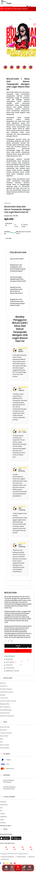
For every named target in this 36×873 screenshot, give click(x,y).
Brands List (3, 730)
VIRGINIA (3, 823)
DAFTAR (18, 646)
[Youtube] (8, 863)
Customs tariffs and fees (8, 701)
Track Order (4, 698)
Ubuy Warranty (5, 713)
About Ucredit (4, 745)
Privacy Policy (21, 857)
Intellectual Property (6, 692)
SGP (1, 808)
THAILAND (3, 802)
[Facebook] (1, 863)
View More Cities (5, 826)
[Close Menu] (2, 4)
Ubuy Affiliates (4, 748)
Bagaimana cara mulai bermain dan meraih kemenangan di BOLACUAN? (17, 302)
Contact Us (3, 686)
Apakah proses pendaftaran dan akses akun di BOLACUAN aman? (16, 290)
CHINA (2, 820)
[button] (30, 19)
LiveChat (29, 869)
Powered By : (7, 232)
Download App (5, 727)
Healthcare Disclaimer (7, 716)
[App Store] (5, 839)
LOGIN (18, 651)
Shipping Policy (4, 704)
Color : (8, 238)
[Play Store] (16, 839)
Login (11, 869)
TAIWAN (2, 814)
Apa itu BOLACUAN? (17, 259)
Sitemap (2, 695)
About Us (3, 683)
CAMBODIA (3, 817)
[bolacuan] (8, 3)
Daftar (18, 869)
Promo (6, 869)
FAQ (1, 742)
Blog (1, 739)
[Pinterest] (15, 863)
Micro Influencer (5, 707)
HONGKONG (4, 805)
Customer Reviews (6, 733)
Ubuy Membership (5, 710)
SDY (1, 811)
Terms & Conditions (7, 857)
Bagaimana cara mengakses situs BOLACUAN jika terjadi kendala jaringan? (17, 268)
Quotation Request (6, 689)
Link (24, 869)
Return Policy (4, 736)
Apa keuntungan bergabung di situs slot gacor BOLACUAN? (18, 279)
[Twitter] (12, 863)
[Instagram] (4, 863)
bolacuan (7, 203)
